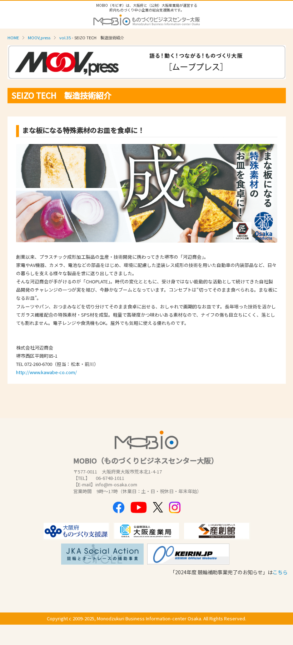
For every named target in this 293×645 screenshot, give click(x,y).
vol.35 (65, 37)
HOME (13, 37)
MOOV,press (39, 37)
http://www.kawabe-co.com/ (46, 372)
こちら (280, 572)
